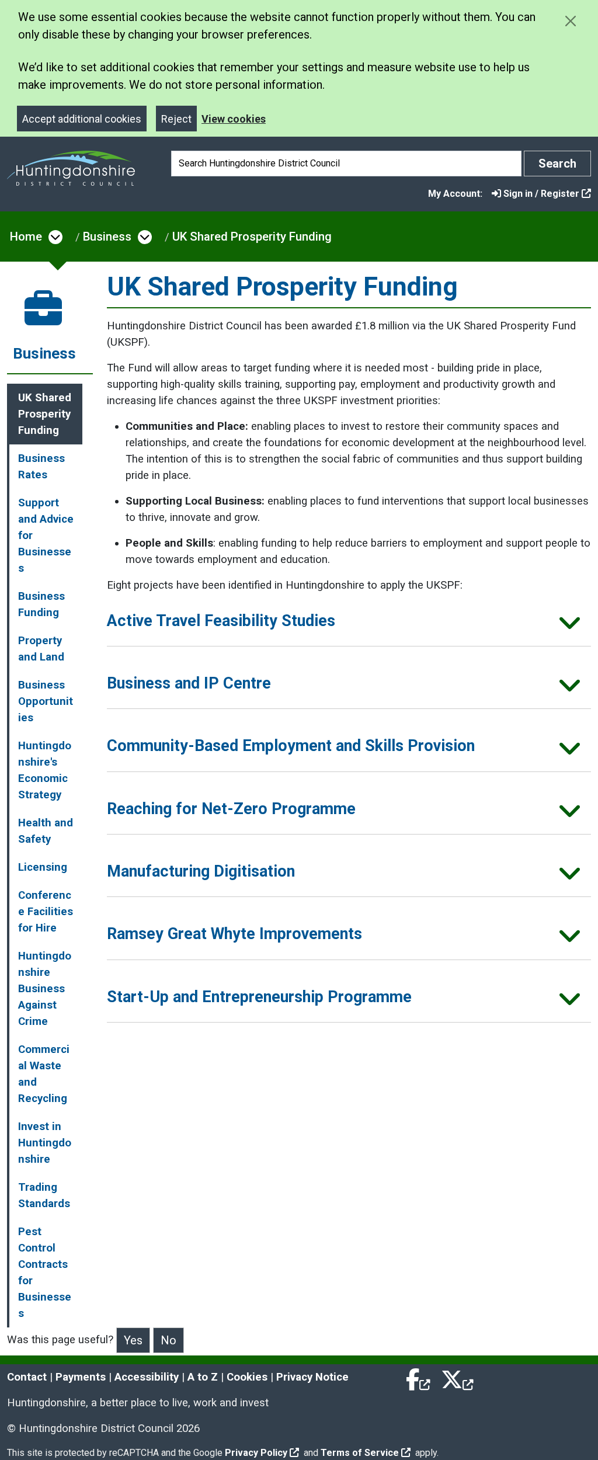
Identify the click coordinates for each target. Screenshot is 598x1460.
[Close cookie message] (570, 20)
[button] (349, 624)
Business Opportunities (45, 701)
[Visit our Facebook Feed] (419, 1377)
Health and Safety (45, 831)
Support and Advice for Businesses (46, 535)
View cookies (233, 119)
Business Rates (41, 466)
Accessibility (146, 1377)
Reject (176, 119)
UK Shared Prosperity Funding (252, 237)
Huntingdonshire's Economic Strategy (44, 770)
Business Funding (41, 604)
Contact (27, 1377)
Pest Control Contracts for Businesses (44, 1272)
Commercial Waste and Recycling (43, 1074)
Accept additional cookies (81, 119)
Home (26, 237)
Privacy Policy (256, 1452)
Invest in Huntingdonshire (44, 1143)
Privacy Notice (312, 1377)
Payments (80, 1377)
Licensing (42, 867)
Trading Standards (44, 1195)
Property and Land (41, 648)
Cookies (247, 1377)
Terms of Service (360, 1452)
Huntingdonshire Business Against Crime (44, 989)
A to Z (202, 1377)
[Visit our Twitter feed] (457, 1377)
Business (107, 237)
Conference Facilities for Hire (45, 911)
